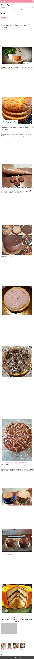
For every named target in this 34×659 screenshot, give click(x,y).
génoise (8, 648)
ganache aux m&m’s (3, 191)
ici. (7, 64)
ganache (5, 648)
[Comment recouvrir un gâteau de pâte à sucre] (4, 641)
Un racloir (2, 15)
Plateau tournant (3, 17)
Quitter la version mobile (17, 657)
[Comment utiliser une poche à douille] (10, 641)
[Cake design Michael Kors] (22, 641)
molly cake (11, 648)
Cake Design (18, 619)
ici (28, 139)
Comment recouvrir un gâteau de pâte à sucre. (7, 554)
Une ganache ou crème (4, 18)
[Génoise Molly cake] (16, 641)
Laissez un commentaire (17, 651)
